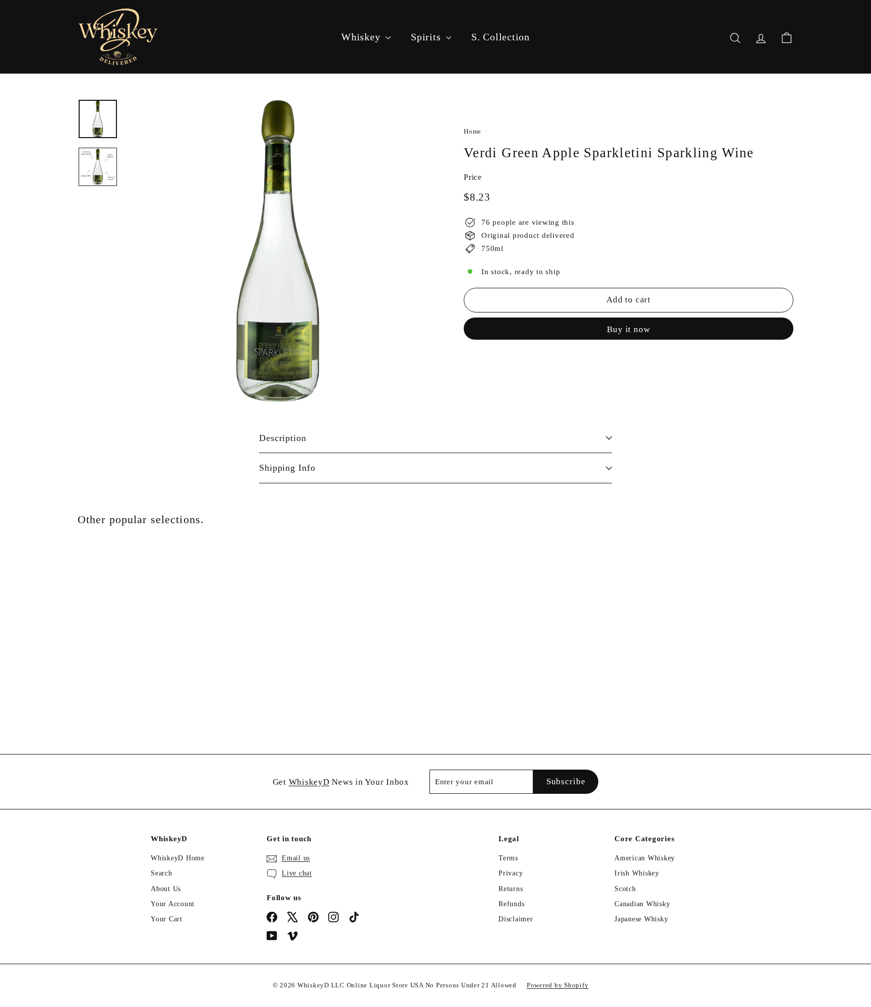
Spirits (427, 36)
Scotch (625, 889)
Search (161, 873)
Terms (508, 858)
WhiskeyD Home (178, 858)
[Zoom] (278, 251)
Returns (511, 889)
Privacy (511, 873)
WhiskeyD (309, 782)
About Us (166, 889)
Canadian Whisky (642, 904)
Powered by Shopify (558, 985)
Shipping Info (287, 468)
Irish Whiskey (636, 873)
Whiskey (362, 36)
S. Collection (500, 36)
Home (472, 131)
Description (282, 438)
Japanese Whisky (641, 919)
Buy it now (628, 329)
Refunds (511, 904)
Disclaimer (516, 919)
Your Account (173, 904)
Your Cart (166, 919)
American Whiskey (644, 858)
